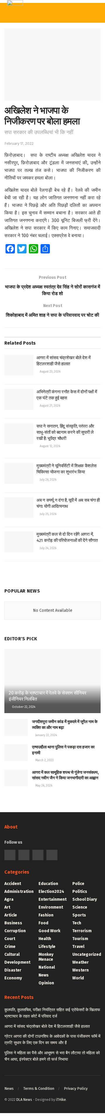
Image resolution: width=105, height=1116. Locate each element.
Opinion (46, 983)
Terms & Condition (38, 1088)
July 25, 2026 (47, 514)
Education (48, 883)
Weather (80, 962)
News (43, 975)
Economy (13, 978)
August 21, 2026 (49, 406)
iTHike (61, 1100)
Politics (79, 891)
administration (19, 891)
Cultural (12, 954)
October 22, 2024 (23, 707)
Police (78, 883)
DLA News (24, 1100)
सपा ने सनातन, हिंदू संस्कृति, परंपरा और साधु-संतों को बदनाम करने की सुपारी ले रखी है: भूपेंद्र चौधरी (65, 432)
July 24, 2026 (47, 548)
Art (7, 907)
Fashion (45, 915)
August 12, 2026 (49, 446)
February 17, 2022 (19, 143)
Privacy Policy (76, 1088)
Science (79, 907)
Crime (9, 946)
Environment (50, 907)
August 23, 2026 (49, 371)
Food (43, 923)
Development (17, 962)
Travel (78, 946)
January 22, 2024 (45, 735)
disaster (12, 970)
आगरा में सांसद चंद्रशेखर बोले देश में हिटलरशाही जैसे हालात (47, 1026)
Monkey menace (45, 957)
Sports (79, 915)
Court (9, 938)
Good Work (49, 930)
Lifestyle (46, 946)
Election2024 (51, 891)
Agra (8, 899)
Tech (76, 923)
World (78, 978)
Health (44, 938)
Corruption (15, 930)
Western (80, 970)
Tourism (80, 938)
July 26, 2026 (47, 480)
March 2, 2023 (44, 760)
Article (10, 915)
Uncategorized (86, 954)
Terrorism (82, 930)
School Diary (84, 899)
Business (13, 923)
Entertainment (52, 899)
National (46, 967)
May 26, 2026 (43, 785)
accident (12, 883)
